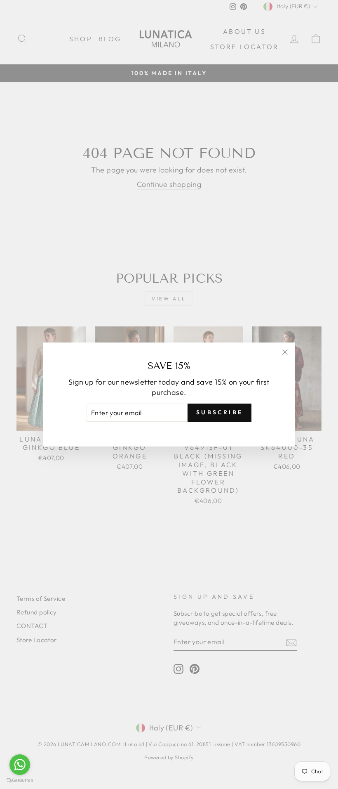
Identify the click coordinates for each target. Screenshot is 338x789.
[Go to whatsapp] (19, 764)
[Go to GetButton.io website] (20, 780)
